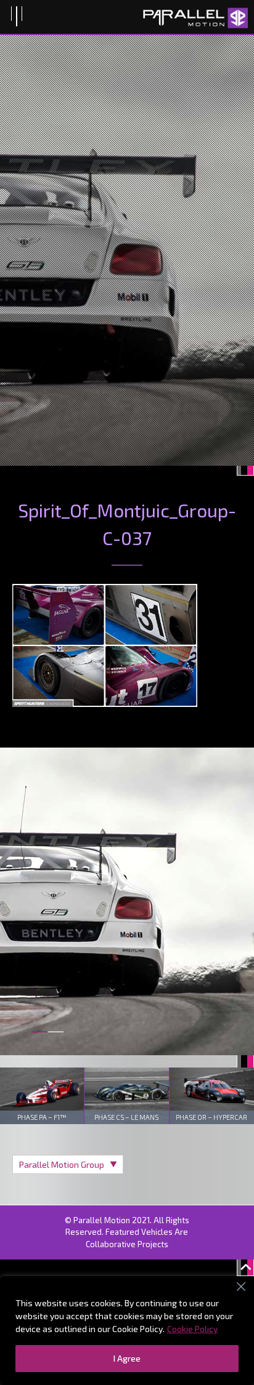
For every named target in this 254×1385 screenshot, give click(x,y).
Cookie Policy (192, 1328)
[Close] (241, 1286)
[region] (127, 1330)
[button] (39, 1039)
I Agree (127, 1358)
